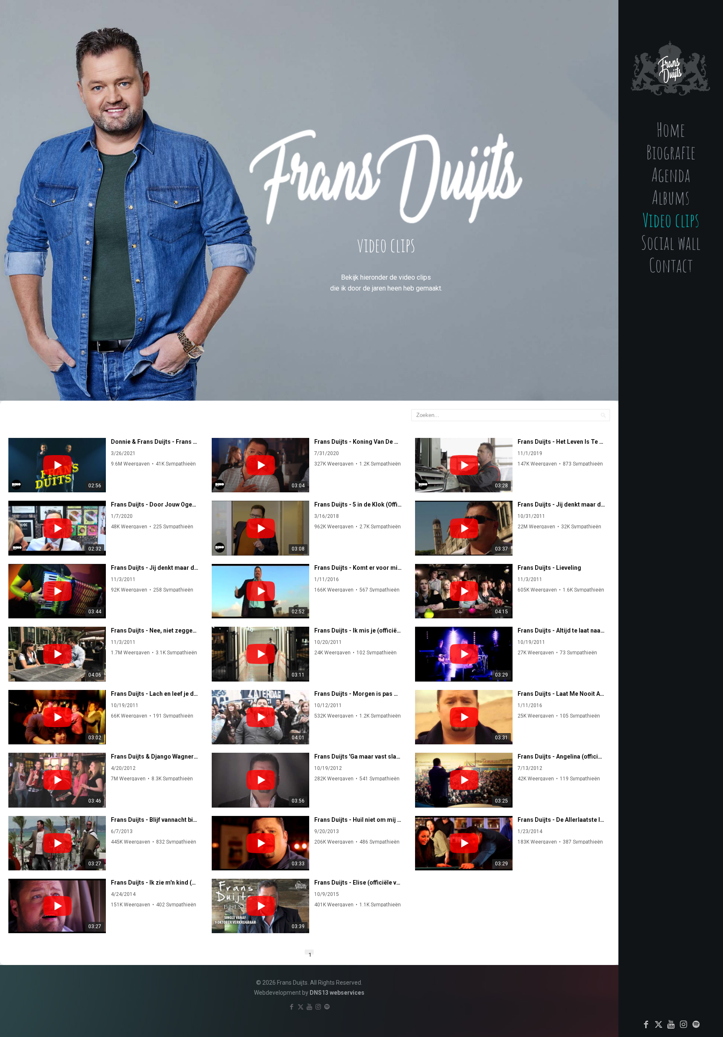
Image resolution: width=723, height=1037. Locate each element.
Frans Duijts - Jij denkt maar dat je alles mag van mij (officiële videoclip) (561, 504)
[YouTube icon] (671, 1024)
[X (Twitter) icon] (658, 1024)
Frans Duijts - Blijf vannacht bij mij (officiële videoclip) (154, 819)
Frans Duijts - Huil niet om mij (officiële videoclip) (358, 819)
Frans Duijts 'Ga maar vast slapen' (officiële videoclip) (358, 756)
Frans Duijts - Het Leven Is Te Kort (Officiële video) (561, 441)
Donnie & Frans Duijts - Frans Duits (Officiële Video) (154, 441)
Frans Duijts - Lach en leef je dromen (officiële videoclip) (154, 693)
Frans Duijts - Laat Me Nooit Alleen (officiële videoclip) (561, 693)
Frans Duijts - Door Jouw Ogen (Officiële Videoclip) (154, 504)
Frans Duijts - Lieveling (549, 567)
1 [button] (309, 953)
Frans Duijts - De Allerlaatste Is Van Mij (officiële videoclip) (561, 819)
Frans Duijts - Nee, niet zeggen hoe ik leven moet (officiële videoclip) (154, 630)
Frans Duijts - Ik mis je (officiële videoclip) (358, 630)
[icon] (696, 1024)
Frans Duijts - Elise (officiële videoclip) (358, 882)
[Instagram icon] (683, 1024)
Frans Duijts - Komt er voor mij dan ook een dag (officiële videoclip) (358, 567)
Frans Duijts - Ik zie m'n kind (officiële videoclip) (154, 882)
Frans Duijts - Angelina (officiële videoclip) (561, 756)
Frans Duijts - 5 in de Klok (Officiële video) (358, 504)
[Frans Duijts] (670, 60)
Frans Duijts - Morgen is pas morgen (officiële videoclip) (358, 693)
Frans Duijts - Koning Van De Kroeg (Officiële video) (358, 441)
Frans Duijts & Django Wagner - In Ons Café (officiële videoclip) (154, 756)
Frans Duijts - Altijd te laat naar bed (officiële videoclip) (561, 630)
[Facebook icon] (646, 1024)
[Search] (603, 415)
